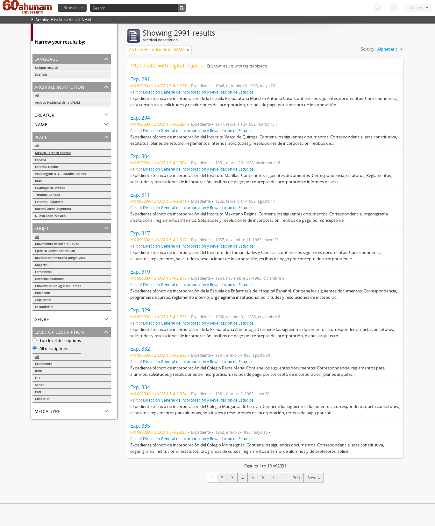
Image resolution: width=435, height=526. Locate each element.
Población (42, 293)
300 (296, 477)
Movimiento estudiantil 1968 (57, 244)
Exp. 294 (140, 117)
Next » (314, 477)
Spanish (41, 74)
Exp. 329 (140, 310)
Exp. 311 (140, 194)
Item (38, 370)
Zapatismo (43, 300)
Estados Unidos (47, 167)
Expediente (43, 363)
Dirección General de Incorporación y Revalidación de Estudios (198, 92)
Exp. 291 (140, 79)
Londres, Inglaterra (49, 202)
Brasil (39, 181)
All (37, 95)
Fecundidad (44, 307)
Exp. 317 (140, 233)
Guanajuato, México (50, 188)
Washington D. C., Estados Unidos (60, 174)
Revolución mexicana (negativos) (60, 258)
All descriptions (53, 348)
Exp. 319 (140, 271)
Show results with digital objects (238, 66)
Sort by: (368, 49)
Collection (42, 398)
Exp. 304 (140, 156)
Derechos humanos (49, 279)
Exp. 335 (140, 425)
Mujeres (41, 265)
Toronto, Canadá (47, 195)
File (37, 377)
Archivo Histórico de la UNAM (57, 102)
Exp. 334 (140, 387)
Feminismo (43, 272)
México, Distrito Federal (53, 153)
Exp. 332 (140, 348)
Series (39, 384)
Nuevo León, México (50, 216)
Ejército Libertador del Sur (55, 251)
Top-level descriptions (60, 340)
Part (38, 391)
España (40, 160)
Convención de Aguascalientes (58, 286)
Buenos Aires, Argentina (53, 209)
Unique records (46, 67)
